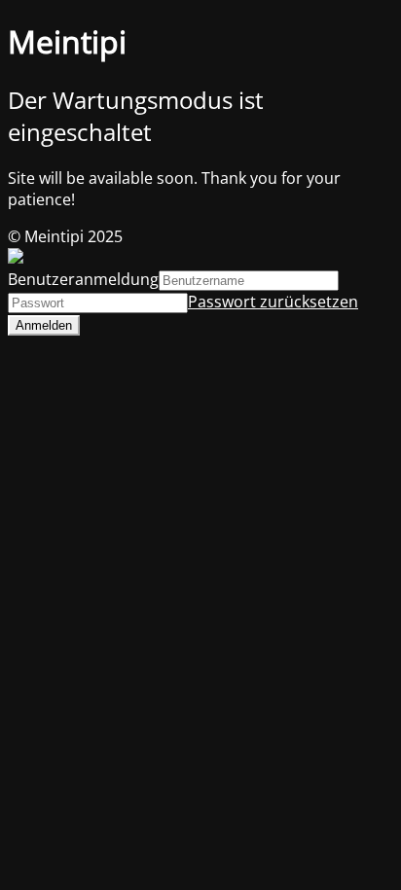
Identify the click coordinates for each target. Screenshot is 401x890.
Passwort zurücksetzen (273, 301)
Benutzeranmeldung (83, 279)
